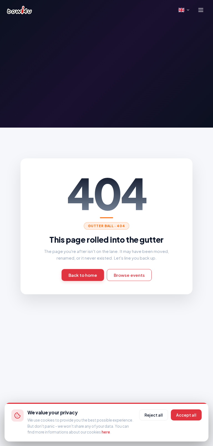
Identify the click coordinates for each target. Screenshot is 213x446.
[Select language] (184, 10)
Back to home (83, 275)
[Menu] (200, 10)
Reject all (153, 414)
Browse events (129, 275)
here (106, 432)
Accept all (186, 414)
